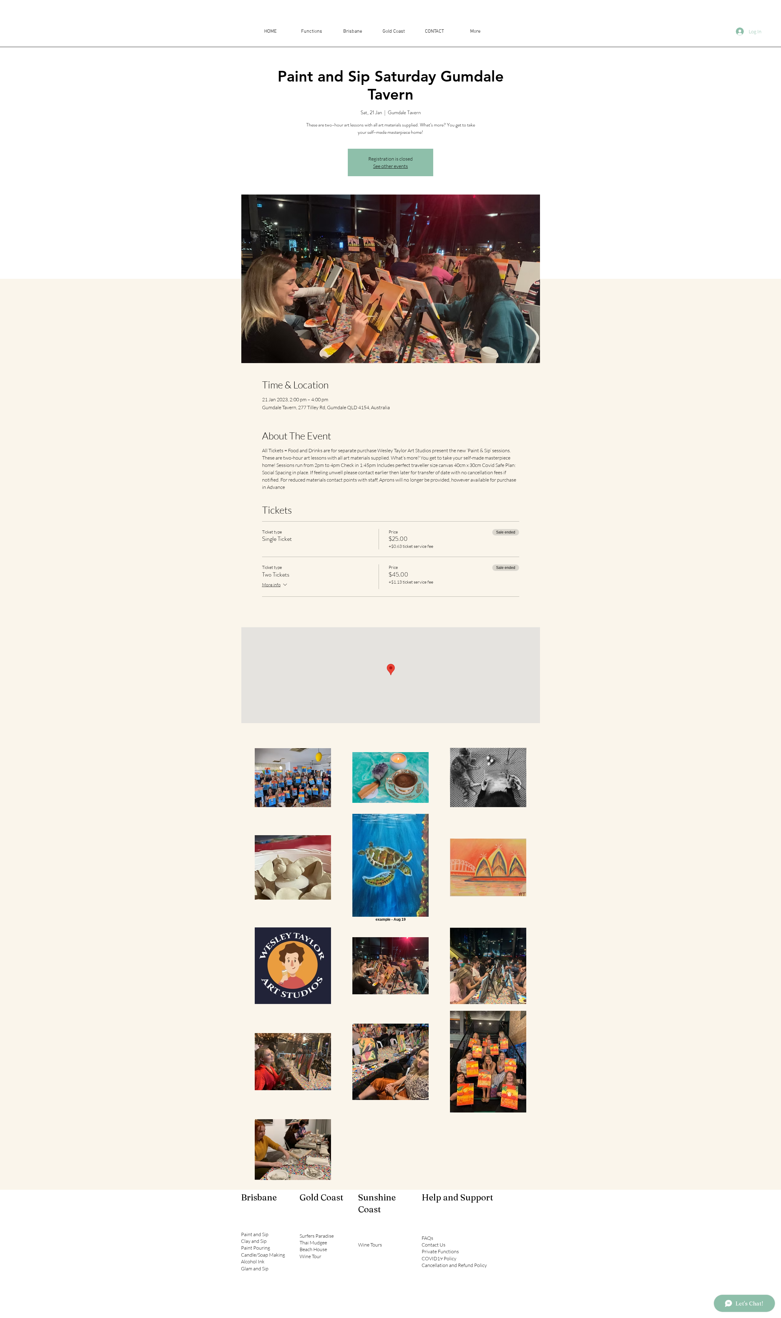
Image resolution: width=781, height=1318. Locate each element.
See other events (390, 166)
